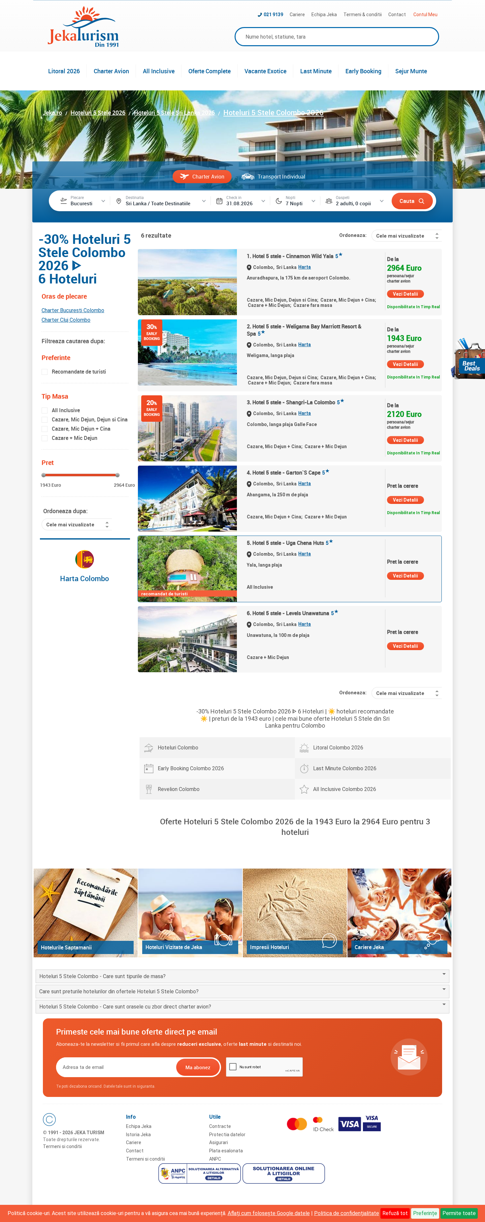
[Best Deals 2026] (468, 358)
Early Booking (363, 71)
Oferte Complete (209, 71)
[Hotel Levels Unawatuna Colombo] (187, 639)
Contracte (220, 1126)
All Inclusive (159, 71)
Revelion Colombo (179, 789)
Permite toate (459, 1213)
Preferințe (425, 1213)
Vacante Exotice (265, 71)
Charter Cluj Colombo (66, 320)
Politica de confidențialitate (346, 1213)
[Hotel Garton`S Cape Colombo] (187, 499)
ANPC (215, 1159)
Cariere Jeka (369, 947)
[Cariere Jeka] (399, 913)
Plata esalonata (226, 1150)
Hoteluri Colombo (178, 747)
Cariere (297, 14)
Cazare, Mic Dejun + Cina (81, 429)
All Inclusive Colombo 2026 (344, 789)
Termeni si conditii (62, 1146)
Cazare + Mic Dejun (74, 438)
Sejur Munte (411, 71)
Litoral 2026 (64, 71)
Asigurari (218, 1142)
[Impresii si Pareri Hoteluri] (295, 913)
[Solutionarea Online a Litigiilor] (284, 1174)
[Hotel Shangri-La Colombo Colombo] (187, 428)
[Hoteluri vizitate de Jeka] (190, 913)
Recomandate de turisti (79, 372)
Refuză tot (395, 1213)
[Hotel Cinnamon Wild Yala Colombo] (187, 282)
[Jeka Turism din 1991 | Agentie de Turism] (83, 45)
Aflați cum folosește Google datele (269, 1213)
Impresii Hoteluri (269, 947)
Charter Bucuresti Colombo (73, 310)
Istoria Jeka (138, 1134)
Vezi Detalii (405, 294)
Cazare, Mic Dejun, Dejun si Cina (90, 419)
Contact (397, 14)
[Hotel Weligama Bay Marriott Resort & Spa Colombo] (187, 352)
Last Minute (316, 71)
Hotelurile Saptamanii (66, 947)
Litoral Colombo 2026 (338, 747)
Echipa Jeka (324, 14)
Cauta (407, 201)
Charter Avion (111, 71)
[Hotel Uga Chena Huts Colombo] (187, 569)
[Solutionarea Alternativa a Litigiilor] (200, 1174)
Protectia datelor (227, 1134)
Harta (304, 267)
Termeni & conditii (362, 14)
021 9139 (273, 14)
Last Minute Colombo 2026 (344, 768)
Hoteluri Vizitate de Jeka (174, 947)
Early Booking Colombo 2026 (191, 768)
